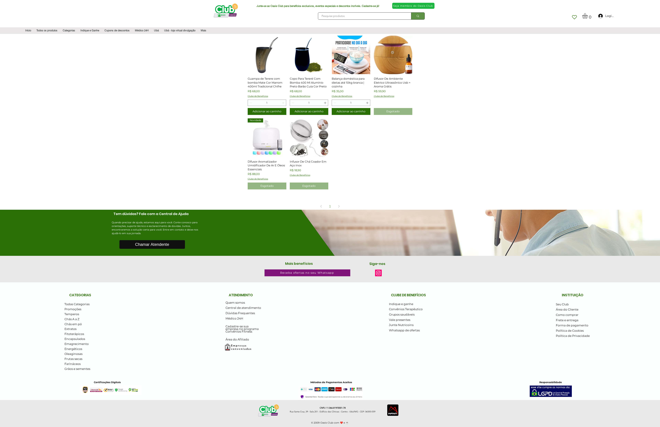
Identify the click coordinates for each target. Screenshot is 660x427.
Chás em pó (73, 324)
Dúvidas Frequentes (240, 313)
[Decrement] (250, 103)
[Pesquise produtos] (417, 16)
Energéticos (73, 349)
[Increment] (283, 103)
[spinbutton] (266, 103)
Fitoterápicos (74, 334)
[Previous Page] (321, 206)
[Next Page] (339, 206)
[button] (588, 16)
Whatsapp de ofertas (404, 330)
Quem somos (235, 302)
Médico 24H (234, 318)
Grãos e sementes (77, 369)
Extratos (70, 329)
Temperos (71, 314)
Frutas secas (73, 359)
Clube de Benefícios (258, 96)
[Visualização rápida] (267, 55)
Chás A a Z (71, 319)
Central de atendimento (243, 307)
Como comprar (567, 315)
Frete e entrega (567, 320)
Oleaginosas (73, 354)
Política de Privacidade (573, 336)
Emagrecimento (76, 344)
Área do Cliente (567, 309)
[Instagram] (378, 273)
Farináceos (72, 364)
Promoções (72, 309)
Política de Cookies (570, 330)
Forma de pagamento (572, 325)
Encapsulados (74, 339)
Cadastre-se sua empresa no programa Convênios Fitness (242, 329)
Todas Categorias (77, 304)
